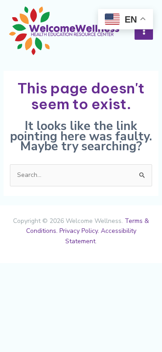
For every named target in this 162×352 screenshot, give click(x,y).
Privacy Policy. (79, 231)
